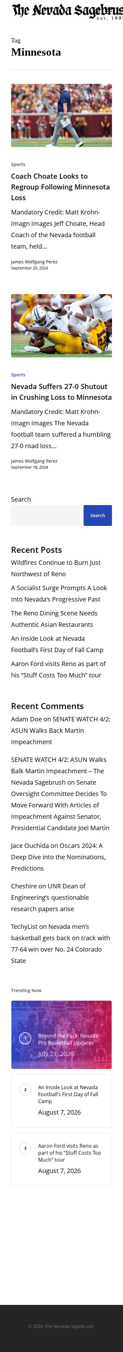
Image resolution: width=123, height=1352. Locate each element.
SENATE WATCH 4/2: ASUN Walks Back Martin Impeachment (60, 730)
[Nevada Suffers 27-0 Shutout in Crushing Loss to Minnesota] (61, 325)
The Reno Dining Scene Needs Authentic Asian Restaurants (54, 619)
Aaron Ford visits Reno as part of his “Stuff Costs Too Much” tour (58, 669)
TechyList (24, 926)
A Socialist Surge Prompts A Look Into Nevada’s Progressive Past (59, 593)
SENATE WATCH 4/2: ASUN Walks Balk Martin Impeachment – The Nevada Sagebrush (59, 771)
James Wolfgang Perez (34, 262)
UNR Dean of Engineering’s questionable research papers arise (50, 897)
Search (21, 499)
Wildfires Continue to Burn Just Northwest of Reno (56, 568)
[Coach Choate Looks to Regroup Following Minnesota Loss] (61, 115)
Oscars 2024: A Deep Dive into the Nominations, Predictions (58, 857)
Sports (18, 164)
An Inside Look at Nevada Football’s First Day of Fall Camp (57, 644)
